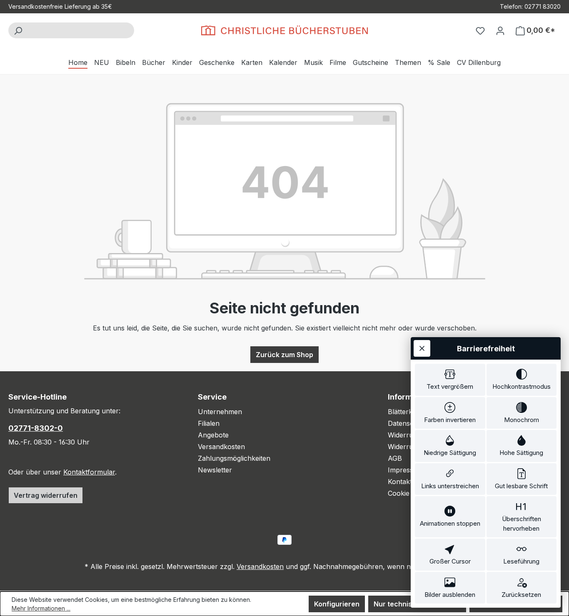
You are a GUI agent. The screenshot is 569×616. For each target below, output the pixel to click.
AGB (395, 458)
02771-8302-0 (35, 428)
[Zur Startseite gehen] (284, 30)
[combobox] (80, 30)
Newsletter (215, 470)
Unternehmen (220, 411)
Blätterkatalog (410, 411)
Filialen (209, 423)
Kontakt (400, 481)
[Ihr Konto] (500, 30)
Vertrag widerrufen (45, 495)
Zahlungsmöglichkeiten (234, 458)
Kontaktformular (89, 472)
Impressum (405, 470)
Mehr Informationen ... (41, 608)
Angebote (213, 435)
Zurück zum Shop (284, 354)
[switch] (450, 380)
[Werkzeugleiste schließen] (422, 348)
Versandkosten (221, 446)
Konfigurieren (336, 604)
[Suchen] (17, 30)
